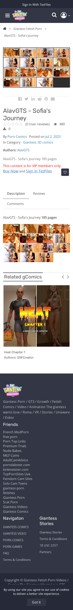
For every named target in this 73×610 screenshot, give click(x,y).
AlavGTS (23, 150)
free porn (10, 437)
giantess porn (13, 488)
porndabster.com (16, 465)
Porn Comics (17, 136)
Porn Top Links (14, 441)
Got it (36, 602)
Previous (63, 277)
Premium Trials (14, 446)
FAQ (6, 553)
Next (68, 277)
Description (16, 193)
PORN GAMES (12, 546)
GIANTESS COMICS (16, 527)
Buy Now (10, 171)
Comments (15, 203)
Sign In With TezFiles (36, 4)
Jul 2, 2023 (53, 136)
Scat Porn (10, 502)
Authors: (9, 150)
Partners (45, 552)
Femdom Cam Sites (17, 478)
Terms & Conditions (17, 560)
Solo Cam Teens (15, 483)
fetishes (9, 493)
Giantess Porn (14, 497)
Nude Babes (12, 450)
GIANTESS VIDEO (14, 533)
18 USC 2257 (49, 545)
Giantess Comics (15, 511)
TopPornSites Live (16, 474)
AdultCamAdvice (15, 460)
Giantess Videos (15, 507)
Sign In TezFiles (39, 171)
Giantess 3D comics (38, 142)
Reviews (39, 193)
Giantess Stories (51, 532)
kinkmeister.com (15, 469)
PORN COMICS (13, 540)
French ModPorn (16, 432)
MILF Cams (11, 455)
